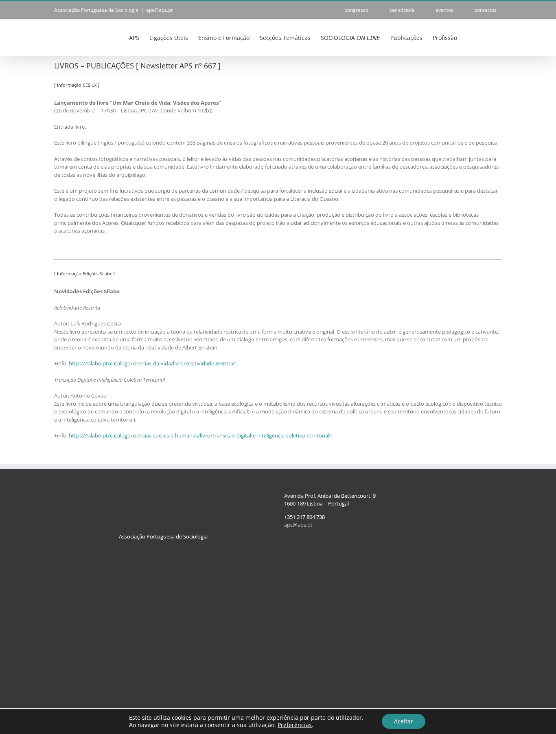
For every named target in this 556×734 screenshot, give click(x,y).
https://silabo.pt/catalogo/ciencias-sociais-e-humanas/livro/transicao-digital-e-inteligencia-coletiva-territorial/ (200, 435)
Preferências (295, 725)
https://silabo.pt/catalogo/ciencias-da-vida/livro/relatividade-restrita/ (152, 363)
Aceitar (403, 721)
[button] (489, 37)
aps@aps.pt (159, 10)
